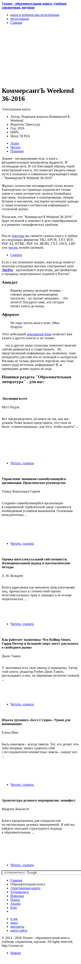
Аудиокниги (19, 892)
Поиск (15, 900)
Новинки (17, 896)
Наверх (15, 953)
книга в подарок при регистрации (34, 15)
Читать (15, 147)
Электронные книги (25, 888)
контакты (17, 926)
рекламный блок (39, 334)
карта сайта (18, 930)
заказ (14, 922)
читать (13, 247)
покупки (18, 236)
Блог (13, 907)
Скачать (16, 255)
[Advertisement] (29, 55)
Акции (15, 903)
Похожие (17, 151)
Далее (14, 143)
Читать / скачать (22, 463)
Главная (16, 880)
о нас (14, 919)
